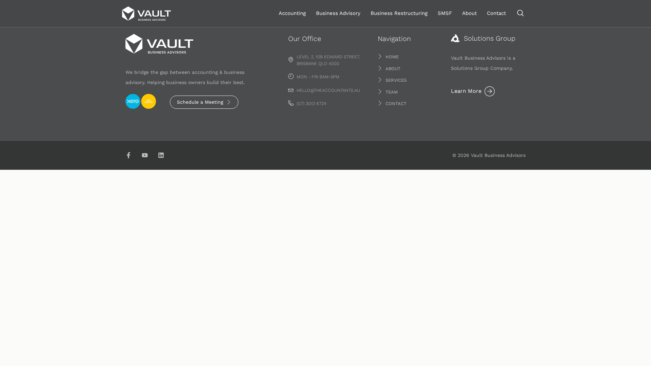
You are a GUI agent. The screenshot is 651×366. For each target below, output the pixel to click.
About (469, 13)
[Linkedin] (161, 155)
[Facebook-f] (128, 155)
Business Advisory (338, 13)
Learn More (466, 91)
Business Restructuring (399, 13)
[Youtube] (145, 155)
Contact (496, 13)
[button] (520, 13)
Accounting (292, 13)
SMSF (445, 13)
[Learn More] (489, 91)
